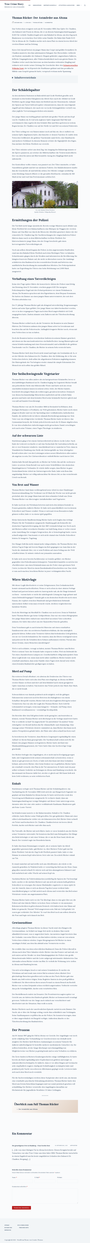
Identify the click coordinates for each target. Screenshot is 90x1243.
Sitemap (6, 1225)
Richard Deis (8, 1227)
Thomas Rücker (37, 22)
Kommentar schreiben (20, 1186)
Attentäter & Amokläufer (66, 5)
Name (14, 1177)
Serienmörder (37, 5)
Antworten (73, 1145)
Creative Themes (37, 1240)
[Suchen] (85, 5)
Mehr (78, 5)
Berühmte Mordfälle (50, 5)
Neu (29, 5)
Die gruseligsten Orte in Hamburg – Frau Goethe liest (31, 1145)
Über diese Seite (24, 1227)
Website (59, 1177)
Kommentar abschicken (21, 1208)
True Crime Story (14, 4)
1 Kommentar (48, 22)
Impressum (7, 1230)
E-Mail (37, 1177)
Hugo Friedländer (23, 1225)
